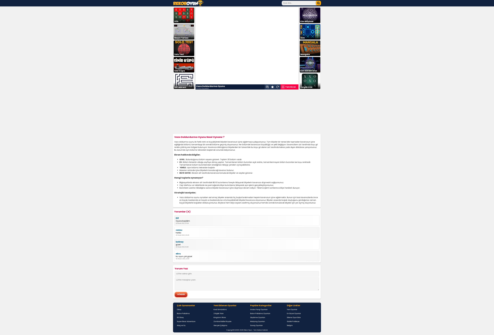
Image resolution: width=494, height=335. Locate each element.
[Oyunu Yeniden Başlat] (277, 87)
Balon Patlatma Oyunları (260, 313)
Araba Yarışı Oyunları (259, 309)
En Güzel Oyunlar (294, 313)
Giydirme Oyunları (257, 317)
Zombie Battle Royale (222, 321)
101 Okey (180, 317)
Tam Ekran (290, 87)
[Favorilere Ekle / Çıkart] (272, 87)
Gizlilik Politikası (293, 321)
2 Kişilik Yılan (219, 313)
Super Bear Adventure (186, 321)
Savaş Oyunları (256, 325)
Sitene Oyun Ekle (294, 317)
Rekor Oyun (248, 330)
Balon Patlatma (183, 313)
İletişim (290, 325)
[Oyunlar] (188, 5)
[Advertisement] (247, 112)
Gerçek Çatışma (220, 325)
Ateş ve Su (181, 325)
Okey (179, 309)
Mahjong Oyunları (257, 321)
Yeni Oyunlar (292, 309)
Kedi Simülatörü (220, 309)
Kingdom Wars (220, 317)
